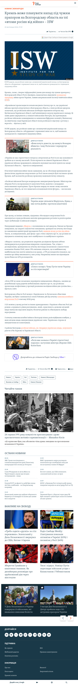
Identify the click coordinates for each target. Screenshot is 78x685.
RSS (41, 648)
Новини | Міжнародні (14, 9)
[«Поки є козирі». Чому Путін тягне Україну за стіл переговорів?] (17, 269)
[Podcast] (44, 635)
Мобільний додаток (12, 652)
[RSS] (39, 635)
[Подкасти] (52, 682)
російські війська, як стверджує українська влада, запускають (46, 328)
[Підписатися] (49, 635)
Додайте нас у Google (17, 682)
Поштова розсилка (11, 656)
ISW (7, 100)
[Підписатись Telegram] (35, 635)
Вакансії (43, 667)
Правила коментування (48, 652)
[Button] (51, 31)
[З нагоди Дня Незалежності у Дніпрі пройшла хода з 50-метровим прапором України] (56, 595)
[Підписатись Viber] (30, 635)
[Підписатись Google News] (11, 635)
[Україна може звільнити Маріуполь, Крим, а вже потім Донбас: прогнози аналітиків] (17, 203)
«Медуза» (27, 226)
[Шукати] (66, 682)
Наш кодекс (9, 671)
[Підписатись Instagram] (25, 635)
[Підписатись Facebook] (7, 635)
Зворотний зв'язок (46, 671)
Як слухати (8, 648)
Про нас (7, 667)
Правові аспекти (11, 675)
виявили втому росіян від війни (56, 231)
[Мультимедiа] (37, 682)
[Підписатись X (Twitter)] (16, 635)
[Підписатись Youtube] (21, 635)
